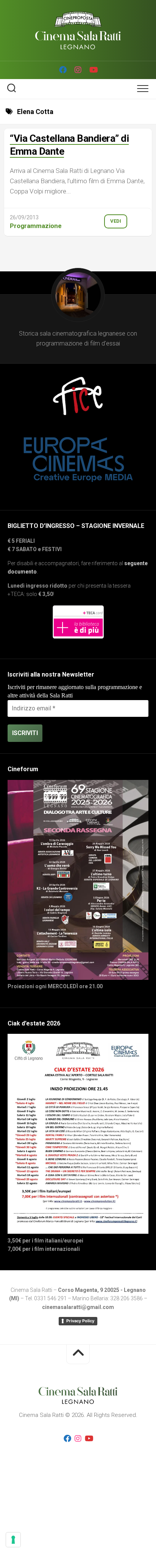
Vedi (115, 221)
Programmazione (36, 226)
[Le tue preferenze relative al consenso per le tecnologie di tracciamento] (13, 1539)
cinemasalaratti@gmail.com (78, 1307)
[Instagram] (78, 70)
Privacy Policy (80, 1320)
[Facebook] (62, 70)
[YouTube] (93, 70)
